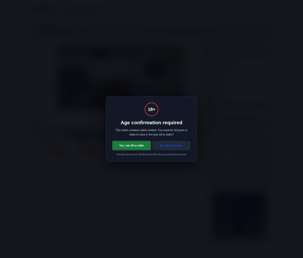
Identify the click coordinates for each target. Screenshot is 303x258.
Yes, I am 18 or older (131, 145)
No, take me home (171, 145)
